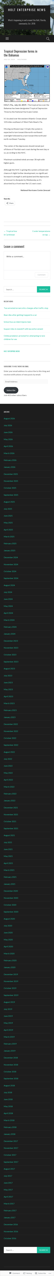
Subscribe (11, 390)
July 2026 (8, 425)
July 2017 (8, 1176)
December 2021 (11, 807)
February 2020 (10, 960)
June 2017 (8, 1183)
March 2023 (9, 703)
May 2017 (8, 1189)
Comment (41, 275)
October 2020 (10, 905)
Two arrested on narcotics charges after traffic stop (26, 308)
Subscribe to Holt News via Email (16, 366)
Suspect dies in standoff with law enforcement (23, 329)
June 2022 (8, 766)
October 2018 (10, 1071)
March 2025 (9, 536)
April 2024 (8, 613)
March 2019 (9, 1037)
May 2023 (8, 689)
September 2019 (11, 995)
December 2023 (11, 641)
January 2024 (9, 634)
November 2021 (11, 814)
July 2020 (8, 925)
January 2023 (9, 717)
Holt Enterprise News (27, 9)
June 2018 (8, 1099)
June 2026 (8, 432)
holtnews (22, 59)
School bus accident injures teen (17, 322)
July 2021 (8, 842)
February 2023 (10, 710)
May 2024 (8, 606)
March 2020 (9, 953)
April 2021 (8, 863)
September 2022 (11, 745)
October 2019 (10, 988)
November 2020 (11, 898)
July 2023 (8, 675)
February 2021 (10, 877)
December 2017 (11, 1141)
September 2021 (11, 828)
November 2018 (11, 1064)
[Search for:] (27, 289)
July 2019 (8, 1009)
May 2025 (8, 522)
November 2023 (11, 647)
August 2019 (9, 1002)
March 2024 (9, 620)
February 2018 (10, 1127)
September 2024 (11, 578)
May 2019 (8, 1023)
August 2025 (9, 502)
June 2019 (8, 1016)
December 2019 (11, 974)
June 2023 (8, 682)
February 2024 (10, 627)
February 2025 (10, 543)
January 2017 (9, 1217)
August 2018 (9, 1085)
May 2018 (8, 1106)
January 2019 (9, 1051)
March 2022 (9, 787)
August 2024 (9, 585)
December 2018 (11, 1057)
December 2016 (11, 1224)
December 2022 (11, 724)
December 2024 (11, 557)
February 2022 (10, 793)
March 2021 (9, 870)
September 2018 (11, 1078)
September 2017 (11, 1162)
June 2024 (8, 599)
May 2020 (8, 939)
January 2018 (9, 1134)
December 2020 (11, 891)
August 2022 (9, 752)
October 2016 (10, 1238)
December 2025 (11, 474)
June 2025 (8, 515)
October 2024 (10, 571)
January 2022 (9, 800)
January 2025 (9, 550)
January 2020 (9, 967)
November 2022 (11, 731)
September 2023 (11, 661)
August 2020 (9, 919)
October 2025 (10, 488)
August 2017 (9, 1169)
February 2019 (10, 1043)
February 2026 (10, 460)
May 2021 (8, 856)
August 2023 (9, 668)
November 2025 (11, 481)
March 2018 (9, 1120)
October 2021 (10, 821)
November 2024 (11, 564)
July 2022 (8, 759)
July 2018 (8, 1092)
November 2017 (11, 1148)
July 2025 (8, 509)
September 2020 (11, 911)
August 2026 (9, 418)
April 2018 (8, 1113)
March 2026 (9, 453)
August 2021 (9, 835)
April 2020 (8, 946)
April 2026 (8, 446)
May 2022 (8, 773)
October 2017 (10, 1155)
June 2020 (8, 932)
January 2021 (9, 884)
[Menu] (7, 38)
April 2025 (8, 529)
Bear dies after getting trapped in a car (20, 315)
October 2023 (10, 654)
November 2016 (11, 1231)
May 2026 (8, 439)
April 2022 (8, 779)
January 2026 (9, 467)
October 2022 (10, 738)
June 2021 (8, 849)
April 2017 (8, 1196)
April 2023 (8, 696)
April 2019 (8, 1030)
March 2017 (9, 1203)
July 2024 (8, 592)
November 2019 (11, 981)
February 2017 (10, 1210)
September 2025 (11, 495)
